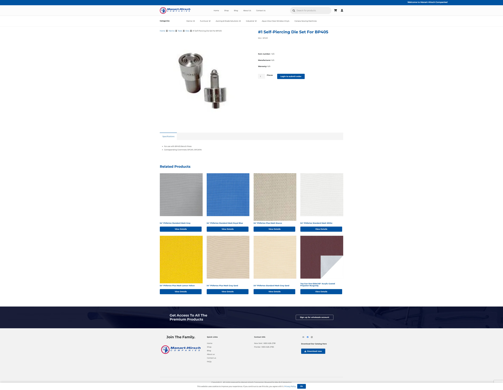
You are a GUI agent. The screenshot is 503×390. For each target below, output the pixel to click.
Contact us (211, 358)
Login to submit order (290, 76)
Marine (172, 31)
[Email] (303, 337)
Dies (187, 31)
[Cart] (335, 10)
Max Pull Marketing (283, 382)
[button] (193, 21)
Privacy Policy (290, 386)
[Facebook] (307, 337)
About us (211, 354)
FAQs (209, 362)
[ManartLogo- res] (181, 349)
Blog (209, 351)
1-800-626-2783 (267, 347)
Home (162, 31)
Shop (209, 347)
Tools (180, 31)
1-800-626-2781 (269, 343)
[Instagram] (312, 337)
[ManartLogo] (175, 10)
